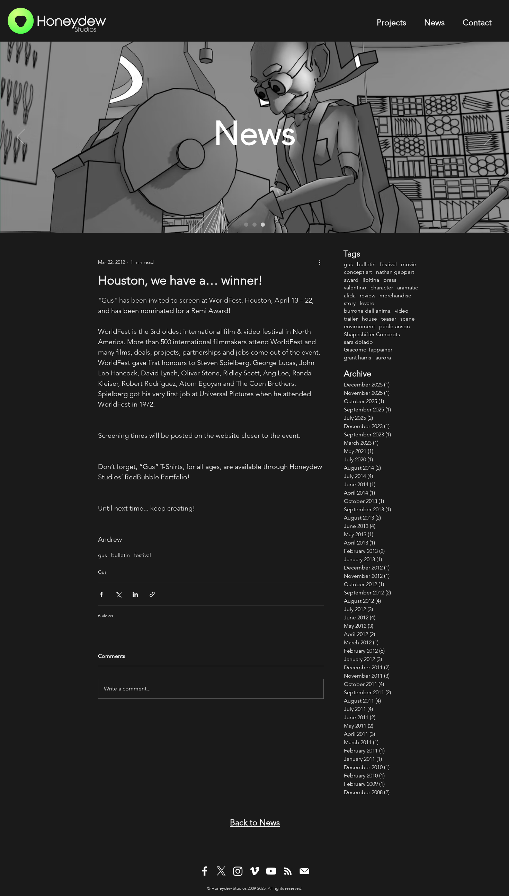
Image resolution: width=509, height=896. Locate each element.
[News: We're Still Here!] (263, 225)
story (350, 303)
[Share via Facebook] (101, 594)
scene (407, 318)
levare (367, 303)
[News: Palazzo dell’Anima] (246, 225)
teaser (388, 318)
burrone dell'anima (367, 310)
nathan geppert (395, 272)
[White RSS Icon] (288, 871)
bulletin (120, 555)
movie (408, 264)
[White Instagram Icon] (238, 871)
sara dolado (358, 342)
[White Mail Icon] (304, 871)
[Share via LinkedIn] (135, 594)
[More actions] (319, 262)
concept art (358, 272)
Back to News (255, 822)
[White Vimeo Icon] (254, 871)
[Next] (488, 137)
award (351, 280)
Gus (102, 572)
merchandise (395, 295)
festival (142, 555)
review (367, 295)
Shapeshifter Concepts (372, 334)
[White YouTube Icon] (271, 871)
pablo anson (394, 326)
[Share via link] (152, 594)
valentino (355, 287)
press (389, 280)
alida (350, 295)
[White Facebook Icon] (204, 871)
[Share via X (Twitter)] (118, 594)
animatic (407, 287)
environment (359, 326)
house (369, 318)
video (402, 310)
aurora (383, 357)
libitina (371, 280)
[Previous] (21, 137)
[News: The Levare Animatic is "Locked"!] (254, 225)
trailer (351, 318)
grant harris (357, 357)
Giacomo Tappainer (368, 349)
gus (102, 555)
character (381, 287)
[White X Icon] (221, 871)
